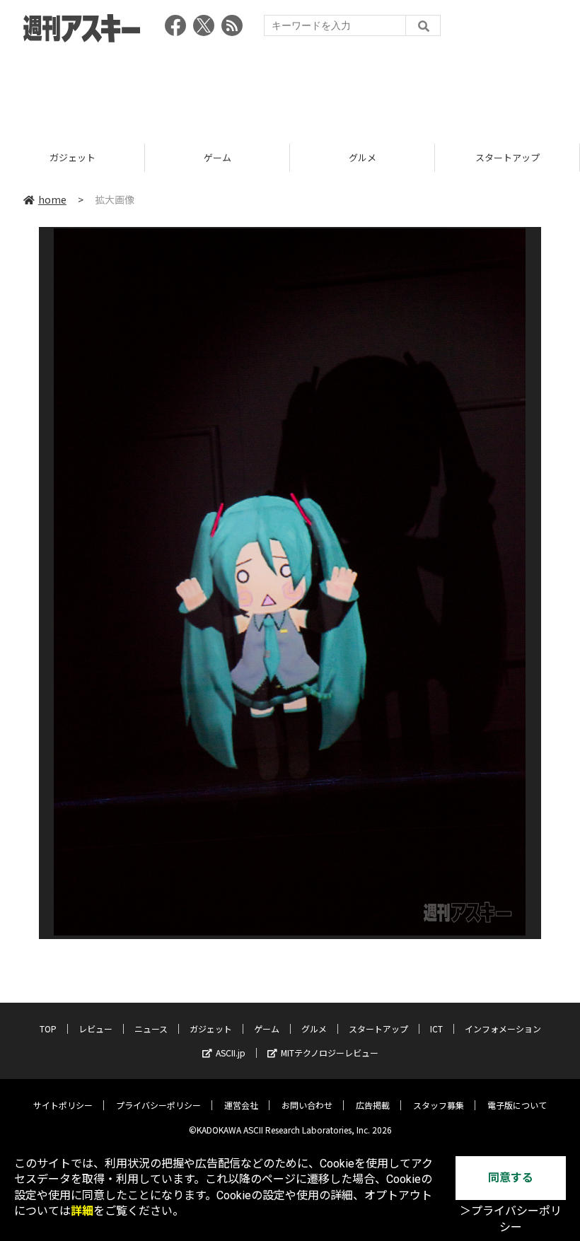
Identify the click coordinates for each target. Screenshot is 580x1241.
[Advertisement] (290, 88)
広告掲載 (373, 1105)
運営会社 (241, 1105)
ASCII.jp (230, 1053)
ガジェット (72, 157)
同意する (510, 1177)
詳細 (82, 1211)
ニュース (151, 1028)
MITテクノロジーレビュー (329, 1053)
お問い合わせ (307, 1105)
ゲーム (217, 157)
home (52, 199)
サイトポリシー (63, 1105)
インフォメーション (503, 1028)
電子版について (517, 1105)
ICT (436, 1028)
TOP (48, 1028)
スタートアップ (507, 157)
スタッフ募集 (438, 1105)
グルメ (362, 157)
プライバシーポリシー (158, 1105)
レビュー (95, 1028)
